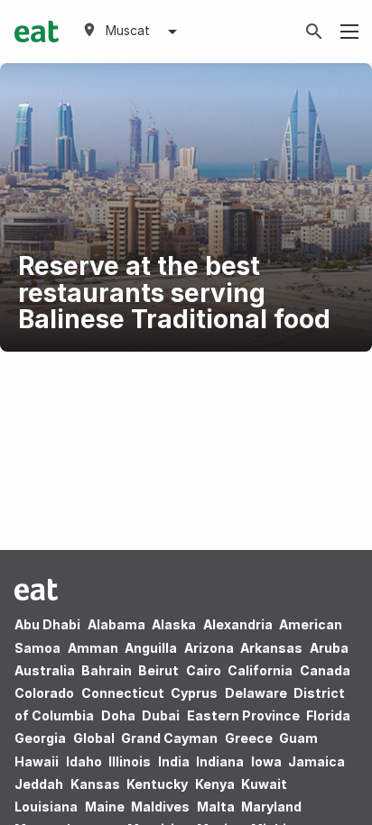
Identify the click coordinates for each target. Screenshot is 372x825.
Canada (325, 670)
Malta (216, 806)
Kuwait (264, 784)
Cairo (203, 670)
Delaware (256, 693)
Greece (249, 738)
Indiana (220, 761)
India (174, 761)
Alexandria (238, 624)
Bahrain (106, 670)
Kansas (95, 784)
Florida (328, 715)
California (260, 670)
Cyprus (194, 693)
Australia (46, 670)
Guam (298, 738)
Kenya (215, 784)
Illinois (129, 761)
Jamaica (316, 761)
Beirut (158, 670)
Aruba (329, 647)
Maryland (271, 806)
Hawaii (36, 761)
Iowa (266, 761)
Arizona (209, 647)
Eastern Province (243, 715)
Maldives (160, 806)
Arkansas (271, 647)
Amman (93, 647)
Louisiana (46, 806)
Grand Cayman (169, 738)
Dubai (161, 715)
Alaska (174, 624)
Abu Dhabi (47, 624)
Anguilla (151, 647)
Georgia (40, 738)
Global (94, 738)
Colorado (44, 693)
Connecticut (122, 693)
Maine (105, 806)
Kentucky (157, 784)
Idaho (84, 761)
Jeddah (38, 784)
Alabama (116, 624)
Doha (118, 715)
